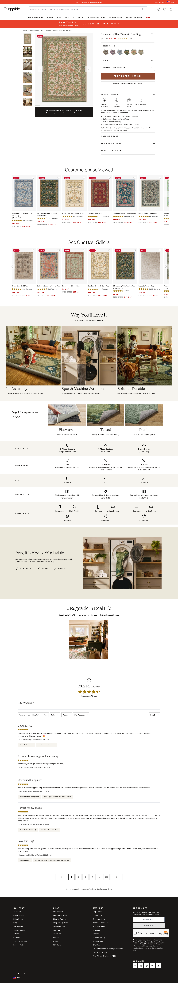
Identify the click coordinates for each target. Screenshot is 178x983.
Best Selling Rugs (60, 915)
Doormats (57, 934)
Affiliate (16, 934)
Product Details (110, 94)
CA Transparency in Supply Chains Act (108, 948)
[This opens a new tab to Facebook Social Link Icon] (135, 965)
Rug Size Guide (99, 926)
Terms (76, 25)
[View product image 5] (29, 90)
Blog (15, 923)
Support (98, 908)
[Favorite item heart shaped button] (152, 34)
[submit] (144, 9)
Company (19, 908)
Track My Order (99, 919)
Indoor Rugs (34, 30)
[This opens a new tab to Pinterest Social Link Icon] (146, 965)
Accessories (115, 17)
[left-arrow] (74, 2)
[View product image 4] (29, 77)
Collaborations (96, 17)
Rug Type (69, 17)
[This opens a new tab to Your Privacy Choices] (112, 956)
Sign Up (148, 925)
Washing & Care (109, 136)
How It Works (18, 915)
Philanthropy (18, 919)
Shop (56, 908)
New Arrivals (58, 912)
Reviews (16, 937)
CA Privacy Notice (100, 952)
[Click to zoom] (64, 69)
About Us (17, 912)
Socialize (139, 961)
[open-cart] (171, 9)
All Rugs (56, 937)
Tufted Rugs (46, 30)
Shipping (96, 930)
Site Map (96, 945)
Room (50, 17)
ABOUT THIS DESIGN (111, 151)
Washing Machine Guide (102, 923)
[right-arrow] (103, 2)
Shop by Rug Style (60, 919)
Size (59, 17)
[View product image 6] (29, 103)
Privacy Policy (18, 945)
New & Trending (35, 17)
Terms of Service (20, 941)
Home (25, 30)
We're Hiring (18, 926)
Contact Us (97, 915)
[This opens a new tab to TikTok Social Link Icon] (158, 965)
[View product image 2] (29, 51)
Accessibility (98, 941)
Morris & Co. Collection (62, 30)
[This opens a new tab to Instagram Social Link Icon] (140, 965)
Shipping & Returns (112, 143)
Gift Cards (57, 945)
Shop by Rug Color (60, 923)
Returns (96, 934)
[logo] (12, 9)
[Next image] (88, 69)
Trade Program (159, 2)
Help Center (97, 912)
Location (19, 973)
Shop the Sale (111, 24)
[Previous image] (40, 69)
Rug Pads (57, 930)
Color (81, 17)
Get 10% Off (140, 908)
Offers (55, 941)
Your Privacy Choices (101, 956)
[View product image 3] (29, 64)
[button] (158, 9)
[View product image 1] (29, 38)
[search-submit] (46, 715)
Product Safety (99, 937)
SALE (148, 17)
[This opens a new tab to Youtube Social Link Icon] (152, 965)
